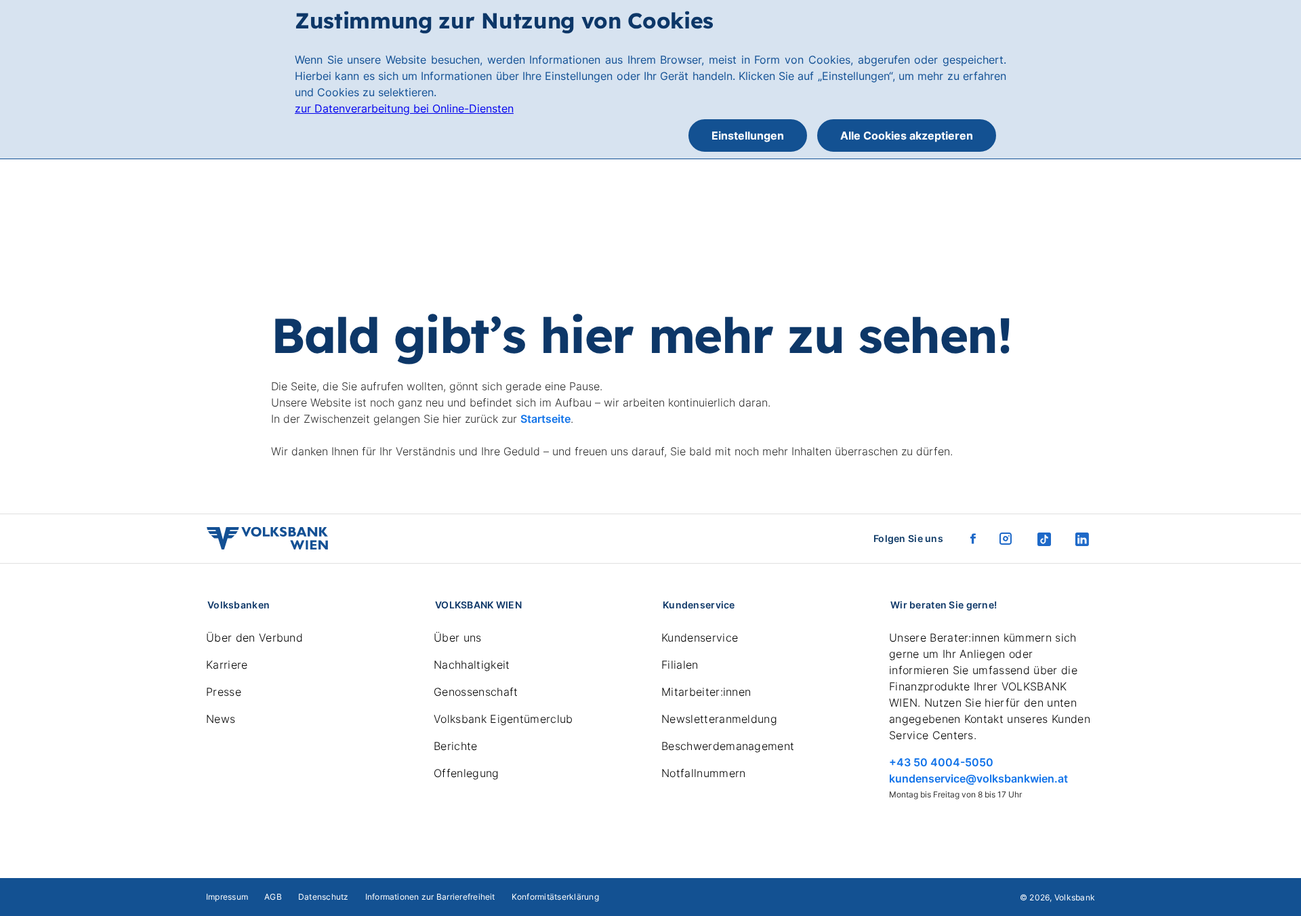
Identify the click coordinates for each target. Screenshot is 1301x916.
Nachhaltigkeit (472, 664)
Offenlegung (466, 773)
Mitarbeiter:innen (706, 692)
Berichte (456, 746)
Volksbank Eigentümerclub (503, 719)
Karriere (227, 664)
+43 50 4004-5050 (941, 762)
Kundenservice (699, 637)
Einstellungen (747, 135)
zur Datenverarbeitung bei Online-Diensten (404, 108)
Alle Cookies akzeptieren (906, 135)
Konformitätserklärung (555, 897)
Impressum (227, 897)
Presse (223, 692)
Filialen (680, 664)
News (220, 719)
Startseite (545, 418)
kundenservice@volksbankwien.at (978, 778)
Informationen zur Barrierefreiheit (430, 897)
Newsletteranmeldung (719, 719)
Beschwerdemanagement (727, 746)
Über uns (458, 637)
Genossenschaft (476, 692)
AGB (273, 897)
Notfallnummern (703, 773)
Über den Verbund (254, 637)
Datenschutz (323, 897)
